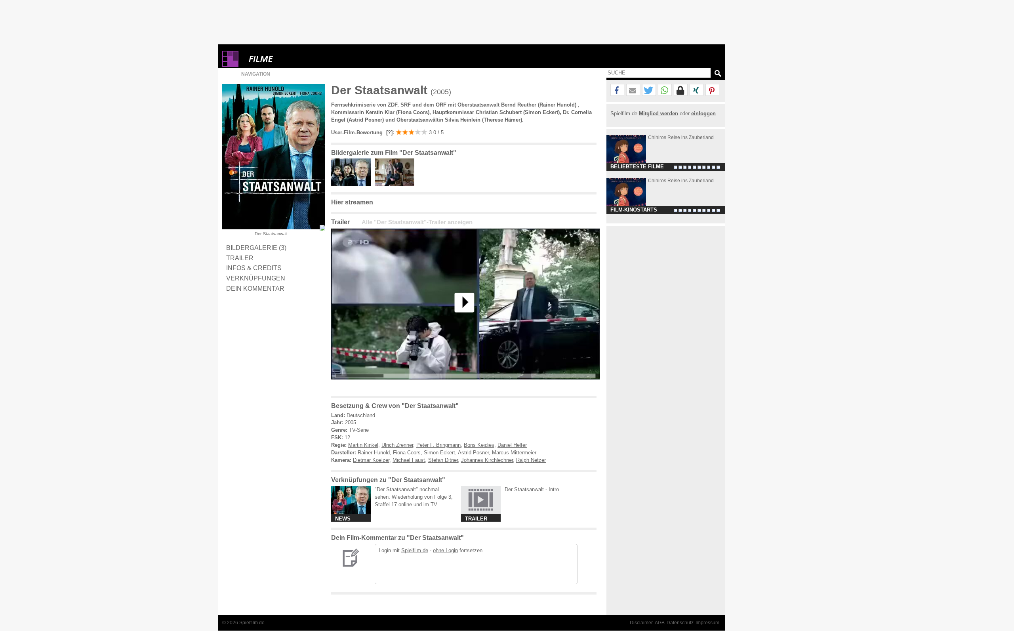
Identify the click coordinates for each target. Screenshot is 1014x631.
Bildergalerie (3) (256, 247)
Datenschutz (680, 622)
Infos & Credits (254, 267)
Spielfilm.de (414, 550)
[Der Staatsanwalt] (465, 386)
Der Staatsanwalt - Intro (532, 489)
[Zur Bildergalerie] (322, 228)
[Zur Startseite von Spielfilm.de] (230, 65)
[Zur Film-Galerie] (353, 184)
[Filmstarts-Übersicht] (289, 59)
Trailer (240, 257)
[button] (617, 90)
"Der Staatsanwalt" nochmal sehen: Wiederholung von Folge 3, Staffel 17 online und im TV (414, 496)
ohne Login (445, 550)
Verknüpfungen (255, 278)
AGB (660, 622)
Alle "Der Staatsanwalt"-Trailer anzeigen (417, 222)
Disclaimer (641, 622)
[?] (389, 132)
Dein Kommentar (255, 288)
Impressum (707, 622)
